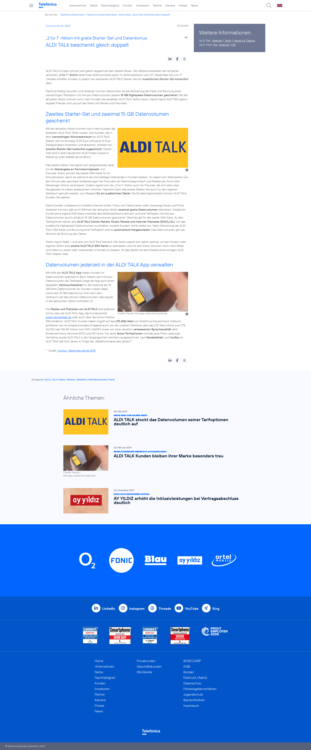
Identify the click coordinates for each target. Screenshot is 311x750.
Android (224, 45)
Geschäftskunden (149, 666)
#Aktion (62, 379)
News (194, 5)
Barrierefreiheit (194, 700)
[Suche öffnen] (268, 5)
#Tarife (111, 379)
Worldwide (144, 672)
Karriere (170, 5)
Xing (215, 608)
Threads (165, 608)
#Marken (71, 379)
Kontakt (188, 672)
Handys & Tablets (244, 40)
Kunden (127, 5)
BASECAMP (192, 661)
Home (99, 661)
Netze (94, 5)
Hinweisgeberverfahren (200, 689)
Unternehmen (78, 5)
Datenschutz (192, 683)
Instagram (137, 608)
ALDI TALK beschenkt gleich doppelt (151, 14)
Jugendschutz (193, 694)
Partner (157, 5)
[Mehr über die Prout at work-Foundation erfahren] (214, 635)
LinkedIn (108, 608)
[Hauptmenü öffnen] (31, 5)
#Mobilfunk (81, 379)
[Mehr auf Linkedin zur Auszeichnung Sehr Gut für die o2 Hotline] (150, 635)
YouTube (191, 608)
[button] (170, 59)
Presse (183, 5)
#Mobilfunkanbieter (97, 379)
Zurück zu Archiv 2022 (58, 25)
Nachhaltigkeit (110, 5)
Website (217, 40)
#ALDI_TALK (51, 379)
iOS (233, 45)
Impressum (191, 705)
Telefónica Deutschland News (101, 14)
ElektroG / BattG (195, 678)
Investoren (142, 5)
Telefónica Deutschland (72, 14)
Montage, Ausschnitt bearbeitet (151, 313)
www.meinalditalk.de (58, 317)
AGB (186, 666)
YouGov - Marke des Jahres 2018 (76, 350)
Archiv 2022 (125, 14)
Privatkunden (146, 661)
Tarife (227, 40)
